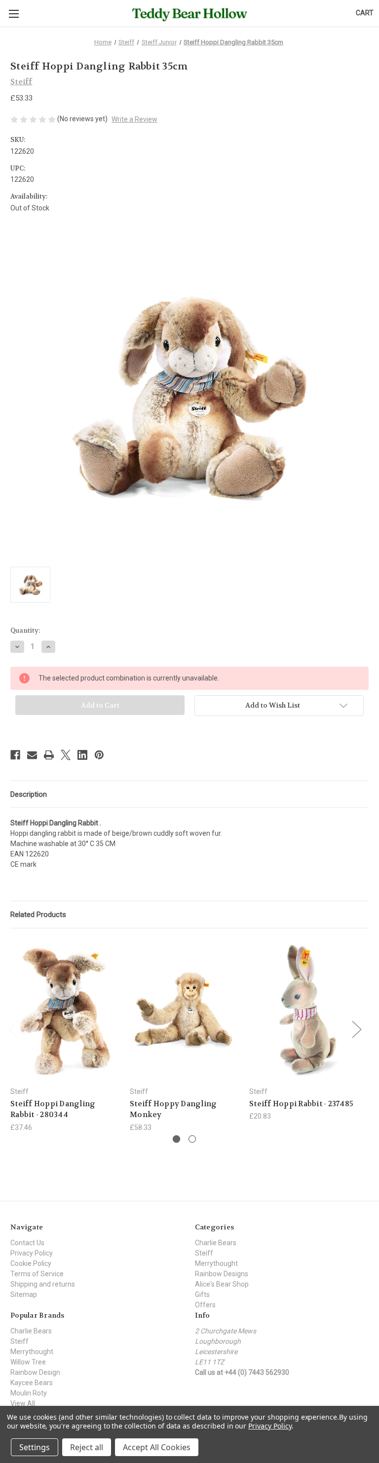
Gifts (202, 1294)
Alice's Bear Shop (222, 1284)
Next (356, 1029)
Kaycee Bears (31, 1383)
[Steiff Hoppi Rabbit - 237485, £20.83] (304, 1010)
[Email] (32, 755)
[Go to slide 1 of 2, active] (176, 1139)
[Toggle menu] (13, 13)
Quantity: (25, 630)
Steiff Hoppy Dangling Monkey (173, 1109)
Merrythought (216, 1263)
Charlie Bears (215, 1243)
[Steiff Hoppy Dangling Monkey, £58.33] (184, 1010)
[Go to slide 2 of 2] (192, 1139)
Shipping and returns (42, 1284)
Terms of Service (37, 1274)
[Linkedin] (82, 755)
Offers (205, 1305)
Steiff (204, 1253)
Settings (34, 1447)
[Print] (49, 755)
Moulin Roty (28, 1393)
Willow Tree (28, 1362)
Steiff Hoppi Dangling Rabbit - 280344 (52, 1109)
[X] (66, 755)
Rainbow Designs (221, 1274)
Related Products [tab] (38, 914)
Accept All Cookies (156, 1447)
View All (22, 1403)
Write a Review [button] (134, 119)
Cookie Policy (30, 1263)
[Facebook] (15, 755)
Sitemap (23, 1294)
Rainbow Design (35, 1372)
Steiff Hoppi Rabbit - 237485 (301, 1104)
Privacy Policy (31, 1253)
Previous (13, 1029)
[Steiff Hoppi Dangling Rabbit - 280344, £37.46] (65, 1010)
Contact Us (27, 1243)
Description (28, 794)
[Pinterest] (99, 755)
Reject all (86, 1447)
